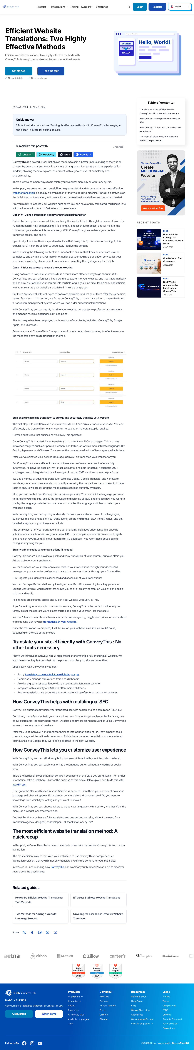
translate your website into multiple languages (52, 674)
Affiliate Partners (108, 1005)
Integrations (58, 6)
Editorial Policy (169, 1023)
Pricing (74, 6)
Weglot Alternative (140, 1010)
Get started (18, 70)
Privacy (166, 996)
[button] (179, 6)
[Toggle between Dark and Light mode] (129, 7)
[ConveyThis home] (10, 6)
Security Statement (172, 1019)
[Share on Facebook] (32, 932)
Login (140, 6)
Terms (165, 1001)
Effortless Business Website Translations (96, 897)
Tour (70, 1023)
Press (102, 1010)
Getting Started (139, 996)
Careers (104, 1014)
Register (157, 6)
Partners (104, 1001)
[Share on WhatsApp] (47, 932)
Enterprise (102, 6)
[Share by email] (55, 932)
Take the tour (51, 70)
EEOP (165, 1010)
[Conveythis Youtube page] (40, 1043)
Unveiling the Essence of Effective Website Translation (98, 916)
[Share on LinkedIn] (40, 932)
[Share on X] (24, 932)
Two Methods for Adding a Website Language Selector (35, 916)
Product (41, 6)
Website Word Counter (142, 1019)
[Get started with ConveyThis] (161, 183)
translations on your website (59, 621)
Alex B (36, 107)
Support (86, 6)
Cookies (166, 1014)
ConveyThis (57, 867)
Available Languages (78, 1019)
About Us (104, 996)
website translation (24, 192)
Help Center (137, 1001)
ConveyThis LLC (180, 1043)
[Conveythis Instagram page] (32, 1043)
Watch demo (49, 1013)
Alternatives (137, 1014)
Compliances (169, 1005)
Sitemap (104, 1019)
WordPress (19, 784)
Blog (43, 107)
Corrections (168, 1028)
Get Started (19, 1013)
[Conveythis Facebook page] (24, 1043)
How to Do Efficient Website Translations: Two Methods (39, 900)
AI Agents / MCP (76, 1014)
